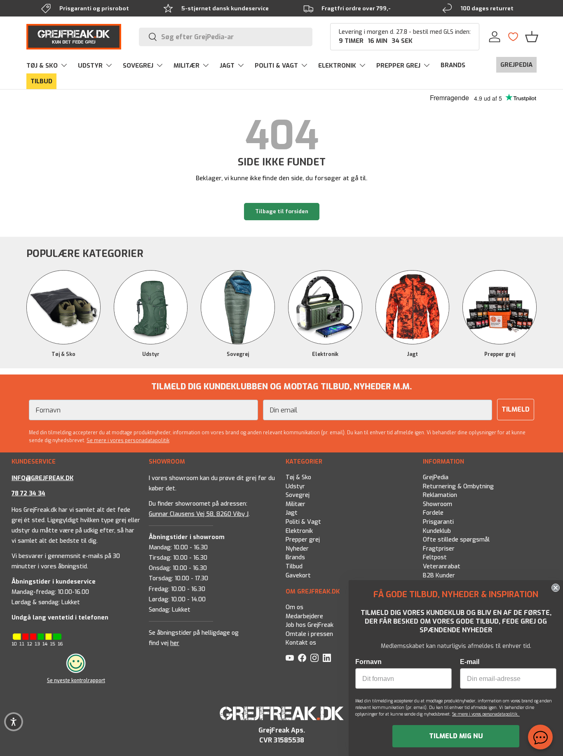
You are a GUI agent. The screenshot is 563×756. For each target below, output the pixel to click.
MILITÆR (186, 65)
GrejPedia (435, 477)
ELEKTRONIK (337, 65)
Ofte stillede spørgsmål (456, 540)
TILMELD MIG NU (456, 736)
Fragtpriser (439, 549)
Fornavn (368, 661)
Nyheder (297, 549)
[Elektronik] (325, 307)
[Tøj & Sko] (63, 307)
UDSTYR (90, 65)
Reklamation (440, 495)
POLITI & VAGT (276, 65)
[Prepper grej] (499, 307)
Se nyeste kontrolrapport (76, 680)
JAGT (227, 65)
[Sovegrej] (237, 307)
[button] (532, 37)
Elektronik (325, 354)
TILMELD (516, 409)
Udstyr (151, 354)
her (174, 643)
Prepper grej (499, 354)
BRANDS (453, 65)
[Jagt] (412, 307)
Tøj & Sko (63, 354)
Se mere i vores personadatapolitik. (486, 714)
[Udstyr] (151, 307)
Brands (295, 558)
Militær (295, 504)
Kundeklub (437, 531)
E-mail (469, 661)
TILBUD (41, 81)
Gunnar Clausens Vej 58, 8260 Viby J (199, 514)
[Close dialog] (555, 588)
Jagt (412, 354)
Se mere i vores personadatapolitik (128, 440)
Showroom (437, 504)
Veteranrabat (441, 567)
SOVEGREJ (138, 65)
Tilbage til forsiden (281, 211)
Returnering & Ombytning (458, 486)
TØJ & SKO (42, 65)
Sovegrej (238, 354)
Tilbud (294, 567)
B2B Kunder (439, 575)
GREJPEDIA (516, 65)
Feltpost (435, 558)
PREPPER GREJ (398, 65)
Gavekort (298, 575)
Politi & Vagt (303, 522)
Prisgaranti (438, 522)
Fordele (433, 513)
